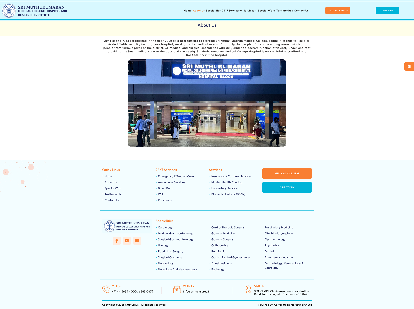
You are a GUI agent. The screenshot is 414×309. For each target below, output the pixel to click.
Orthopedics (219, 245)
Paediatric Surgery (170, 251)
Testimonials (284, 10)
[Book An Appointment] (409, 66)
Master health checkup (227, 182)
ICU (160, 194)
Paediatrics (219, 251)
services (248, 10)
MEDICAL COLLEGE (287, 173)
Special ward (266, 10)
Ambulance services (171, 182)
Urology (163, 245)
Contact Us (301, 10)
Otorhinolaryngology (279, 233)
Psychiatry (272, 245)
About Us (199, 10)
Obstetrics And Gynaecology (230, 257)
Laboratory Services (225, 188)
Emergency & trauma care (176, 176)
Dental (269, 251)
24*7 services (231, 10)
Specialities (213, 10)
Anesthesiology (221, 263)
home (188, 10)
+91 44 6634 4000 (124, 291)
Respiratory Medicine (279, 227)
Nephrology (166, 263)
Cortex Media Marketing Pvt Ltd (293, 304)
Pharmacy (165, 200)
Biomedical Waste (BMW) (228, 194)
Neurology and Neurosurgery (177, 269)
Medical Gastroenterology (175, 233)
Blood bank (165, 188)
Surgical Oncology (170, 257)
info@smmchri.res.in (197, 291)
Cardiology (165, 227)
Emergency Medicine (279, 257)
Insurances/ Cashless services (231, 176)
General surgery (222, 239)
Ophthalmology (275, 239)
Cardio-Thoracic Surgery (228, 227)
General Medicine (223, 233)
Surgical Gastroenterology (175, 239)
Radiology (217, 269)
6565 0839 (146, 291)
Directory (287, 187)
